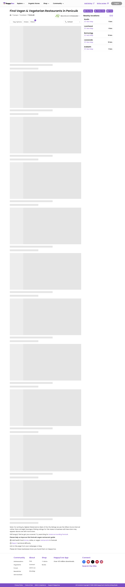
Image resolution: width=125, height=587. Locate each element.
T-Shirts (44, 561)
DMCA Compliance (40, 585)
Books (44, 565)
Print (110, 11)
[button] (110, 16)
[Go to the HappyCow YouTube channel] (88, 561)
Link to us (32, 568)
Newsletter (17, 571)
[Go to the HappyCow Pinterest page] (97, 561)
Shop (45, 3)
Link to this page (15, 546)
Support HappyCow (54, 585)
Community (57, 3)
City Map (89, 11)
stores (26, 540)
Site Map (32, 571)
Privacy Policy (19, 585)
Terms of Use (29, 585)
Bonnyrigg (88, 33)
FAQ (30, 561)
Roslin (86, 19)
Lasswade (88, 40)
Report (14, 543)
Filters (33, 21)
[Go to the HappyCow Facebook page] (84, 561)
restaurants (45, 540)
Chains (26, 22)
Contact (32, 564)
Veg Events (17, 565)
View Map (89, 22)
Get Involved (18, 575)
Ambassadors (18, 561)
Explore (20, 3)
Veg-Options (17, 22)
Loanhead (88, 26)
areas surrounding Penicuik (58, 534)
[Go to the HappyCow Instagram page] (101, 561)
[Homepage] (8, 3)
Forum (16, 568)
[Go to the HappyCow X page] (92, 561)
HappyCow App (61, 557)
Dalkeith (87, 47)
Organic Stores (34, 3)
